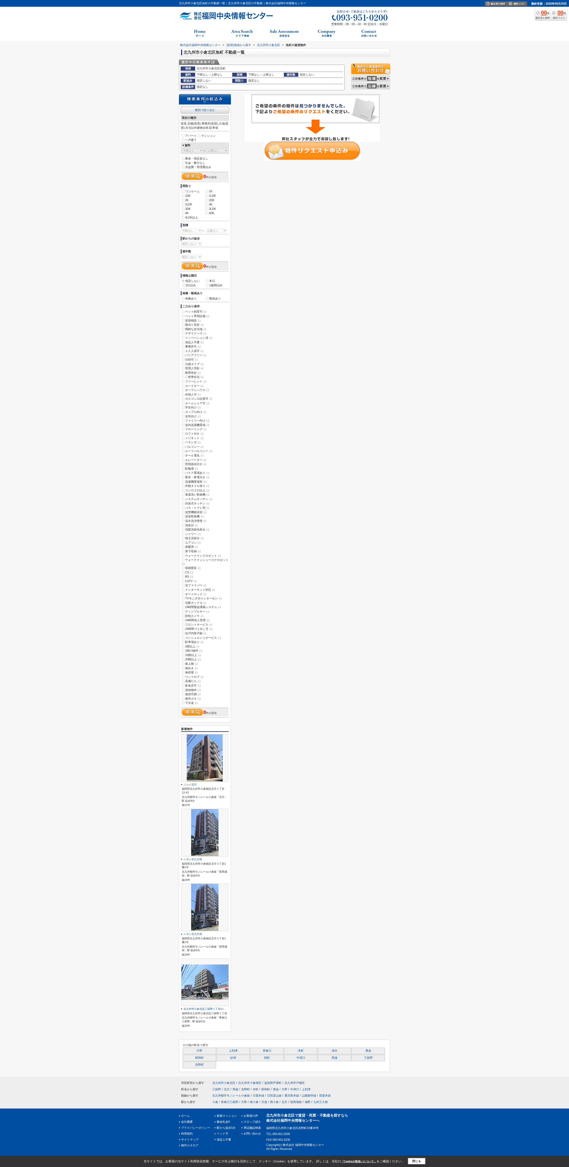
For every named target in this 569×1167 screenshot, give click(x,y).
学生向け (192, 407)
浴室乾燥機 (194, 516)
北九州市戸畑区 (294, 1083)
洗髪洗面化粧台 (197, 529)
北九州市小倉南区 (249, 1083)
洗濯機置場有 (195, 481)
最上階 (191, 663)
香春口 (267, 1050)
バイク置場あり (197, 472)
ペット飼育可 (195, 311)
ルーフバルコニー (198, 451)
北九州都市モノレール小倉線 (231, 1095)
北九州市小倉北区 (223, 1083)
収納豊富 (192, 568)
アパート (191, 135)
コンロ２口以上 (197, 490)
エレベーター (195, 460)
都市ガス (192, 698)
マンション (208, 135)
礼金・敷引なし (195, 163)
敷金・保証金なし (196, 158)
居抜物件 (192, 690)
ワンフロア (194, 677)
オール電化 (194, 455)
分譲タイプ (194, 364)
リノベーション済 (198, 337)
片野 (199, 1050)
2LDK (188, 204)
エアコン (192, 542)
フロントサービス (198, 624)
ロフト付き (194, 433)
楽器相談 (192, 320)
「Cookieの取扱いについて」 (359, 1161)
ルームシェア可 (197, 403)
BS (189, 576)
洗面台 (191, 525)
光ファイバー (195, 585)
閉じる (416, 1161)
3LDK (212, 209)
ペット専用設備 (197, 316)
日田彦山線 (274, 1095)
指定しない (192, 281)
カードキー (194, 386)
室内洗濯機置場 (197, 425)
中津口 (301, 1057)
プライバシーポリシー (195, 1127)
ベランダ (192, 442)
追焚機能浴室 (195, 512)
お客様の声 (251, 1115)
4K (187, 213)
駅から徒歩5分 (226, 1127)
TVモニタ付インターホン (203, 598)
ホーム (185, 1115)
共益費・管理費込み (198, 167)
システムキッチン (198, 499)
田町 (267, 1057)
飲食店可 (192, 685)
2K (187, 200)
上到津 (233, 1050)
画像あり (191, 298)
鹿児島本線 (291, 1095)
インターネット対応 (200, 589)
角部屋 (191, 672)
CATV (190, 581)
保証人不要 (194, 342)
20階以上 (193, 659)
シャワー (192, 534)
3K (210, 204)
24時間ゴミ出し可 (198, 629)
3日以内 (190, 285)
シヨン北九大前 (192, 859)
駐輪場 (191, 468)
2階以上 (192, 646)
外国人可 (192, 394)
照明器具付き (195, 464)
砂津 (233, 1057)
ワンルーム (192, 191)
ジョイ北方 (190, 784)
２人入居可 (194, 351)
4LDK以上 (191, 217)
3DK (188, 209)
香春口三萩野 (229, 1102)
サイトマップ (189, 1139)
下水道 (191, 703)
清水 (334, 1050)
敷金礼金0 (223, 1121)
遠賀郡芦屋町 (273, 1083)
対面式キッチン (197, 503)
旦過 (264, 1102)
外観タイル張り (197, 486)
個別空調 (192, 694)
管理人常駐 (194, 368)
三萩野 (368, 1057)
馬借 (334, 1057)
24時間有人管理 (197, 620)
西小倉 (274, 1102)
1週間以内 (215, 285)
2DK (211, 200)
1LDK (212, 195)
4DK (211, 213)
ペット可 (222, 1133)
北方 (227, 1089)
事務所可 (192, 346)
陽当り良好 (194, 324)
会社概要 (187, 1121)
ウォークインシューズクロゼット (205, 561)
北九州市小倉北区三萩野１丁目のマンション (210, 1008)
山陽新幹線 (309, 1095)
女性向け (192, 416)
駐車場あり (194, 642)
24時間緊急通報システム (203, 607)
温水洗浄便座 (195, 520)
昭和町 (199, 1057)
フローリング (195, 429)
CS (189, 572)
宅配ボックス (195, 603)
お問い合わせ (252, 1133)
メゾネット (194, 438)
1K (210, 191)
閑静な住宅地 (195, 329)
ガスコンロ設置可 (198, 398)
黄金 (368, 1050)
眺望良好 (192, 372)
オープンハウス (197, 390)
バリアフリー (195, 355)
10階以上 (193, 655)
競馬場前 (296, 1102)
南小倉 (254, 1102)
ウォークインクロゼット (203, 555)
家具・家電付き (197, 477)
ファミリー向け (197, 420)
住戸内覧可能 (195, 633)
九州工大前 (320, 1102)
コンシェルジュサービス (203, 637)
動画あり (215, 298)
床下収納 (192, 551)
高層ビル (192, 681)
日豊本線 (258, 1095)
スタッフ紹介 (252, 1121)
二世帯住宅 (194, 377)
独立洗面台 (194, 538)
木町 (301, 1050)
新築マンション (227, 1115)
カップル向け (195, 412)
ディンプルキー (197, 611)
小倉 (215, 1102)
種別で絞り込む (205, 110)
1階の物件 (193, 650)
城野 (308, 1102)
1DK (188, 195)
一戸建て (191, 140)
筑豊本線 (325, 1095)
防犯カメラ (194, 616)
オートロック (195, 594)
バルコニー (194, 446)
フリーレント (195, 381)
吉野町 (199, 1064)
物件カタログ (189, 1145)
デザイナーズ (195, 333)
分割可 (191, 359)
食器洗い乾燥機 (197, 494)
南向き (191, 668)
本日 (212, 281)
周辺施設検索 (252, 1127)
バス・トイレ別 (197, 507)
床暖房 (191, 546)
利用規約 (187, 1133)
